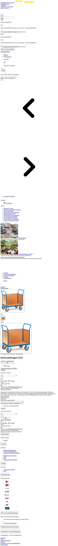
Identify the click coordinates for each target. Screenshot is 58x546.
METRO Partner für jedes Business (12, 209)
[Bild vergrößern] (16, 338)
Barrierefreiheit (4, 544)
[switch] (5, 52)
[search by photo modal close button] (2, 25)
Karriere (6, 440)
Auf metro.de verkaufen (9, 469)
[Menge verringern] (1, 375)
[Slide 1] (1, 313)
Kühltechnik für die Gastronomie (11, 215)
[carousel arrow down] (2, 322)
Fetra (8, 366)
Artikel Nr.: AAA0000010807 (7, 361)
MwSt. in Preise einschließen (7, 78)
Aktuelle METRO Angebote (10, 459)
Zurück (5, 280)
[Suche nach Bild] (2, 19)
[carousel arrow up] (2, 315)
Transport (6, 277)
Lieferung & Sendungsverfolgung (12, 453)
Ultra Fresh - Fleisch (8, 208)
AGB (2, 539)
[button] (29, 284)
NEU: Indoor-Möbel (8, 211)
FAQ (5, 458)
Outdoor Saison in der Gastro (25, 254)
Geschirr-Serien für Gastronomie (11, 212)
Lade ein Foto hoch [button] (8, 32)
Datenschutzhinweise (6, 540)
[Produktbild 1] (3, 318)
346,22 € (3, 370)
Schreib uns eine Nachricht (10, 523)
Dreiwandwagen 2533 (12, 357)
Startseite (6, 272)
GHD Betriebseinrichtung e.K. (15, 387)
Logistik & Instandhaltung (10, 274)
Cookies (3, 542)
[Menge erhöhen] (16, 375)
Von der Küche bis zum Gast (10, 218)
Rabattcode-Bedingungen (10, 450)
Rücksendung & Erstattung (10, 455)
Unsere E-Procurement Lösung (11, 220)
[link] (30, 62)
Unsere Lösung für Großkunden (11, 219)
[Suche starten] (2, 34)
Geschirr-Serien (22, 238)
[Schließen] (2, 80)
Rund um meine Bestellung (10, 451)
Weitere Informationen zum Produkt (9, 368)
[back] (2, 15)
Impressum (3, 538)
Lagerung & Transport (9, 275)
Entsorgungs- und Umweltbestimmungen (10, 543)
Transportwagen (7, 278)
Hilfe (5, 457)
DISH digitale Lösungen (9, 213)
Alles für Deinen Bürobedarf (10, 216)
